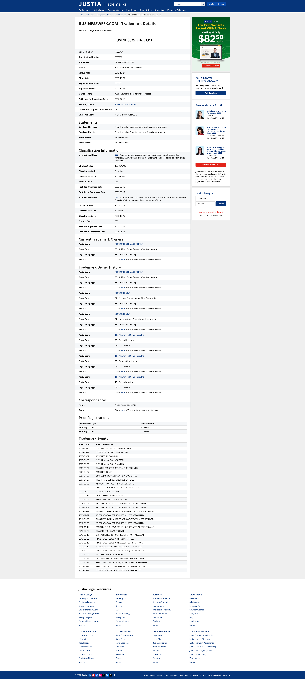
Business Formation (161, 598)
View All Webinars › (210, 164)
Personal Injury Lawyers (89, 621)
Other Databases (161, 631)
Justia (81, 15)
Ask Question (211, 93)
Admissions (194, 602)
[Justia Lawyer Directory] (114, 675)
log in (123, 259)
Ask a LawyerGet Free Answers (207, 79)
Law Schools (132, 10)
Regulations (84, 643)
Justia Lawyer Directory (199, 639)
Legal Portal (162, 675)
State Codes (121, 639)
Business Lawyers (87, 602)
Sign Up (221, 4)
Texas (118, 658)
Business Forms (159, 643)
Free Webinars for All (209, 105)
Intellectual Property (161, 609)
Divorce (119, 606)
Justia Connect (149, 675)
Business (157, 594)
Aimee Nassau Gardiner (125, 104)
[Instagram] (100, 675)
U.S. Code (83, 639)
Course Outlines (196, 609)
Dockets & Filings (86, 658)
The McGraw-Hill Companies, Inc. (129, 335)
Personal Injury (122, 621)
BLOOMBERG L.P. (122, 293)
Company (173, 675)
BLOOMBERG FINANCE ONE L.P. (129, 244)
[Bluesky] (107, 675)
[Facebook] (96, 675)
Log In (211, 4)
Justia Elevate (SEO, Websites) (202, 646)
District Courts (85, 654)
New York (120, 654)
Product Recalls (159, 646)
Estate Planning (123, 613)
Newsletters (160, 10)
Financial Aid (194, 606)
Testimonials (195, 658)
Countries (156, 658)
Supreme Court (85, 646)
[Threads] (103, 675)
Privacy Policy (206, 675)
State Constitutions (124, 635)
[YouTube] (93, 675)
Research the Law (116, 10)
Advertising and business (116, 15)
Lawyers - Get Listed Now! (211, 212)
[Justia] (90, 4)
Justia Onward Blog (198, 654)
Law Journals (195, 613)
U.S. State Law (123, 631)
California (120, 646)
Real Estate (157, 617)
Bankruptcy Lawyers (88, 598)
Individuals (121, 594)
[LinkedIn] (90, 675)
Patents (155, 650)
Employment (158, 606)
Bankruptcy (121, 598)
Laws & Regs (146, 10)
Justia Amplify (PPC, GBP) (200, 650)
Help (181, 675)
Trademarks (89, 15)
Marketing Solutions (176, 10)
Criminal (119, 602)
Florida (119, 650)
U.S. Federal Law (87, 631)
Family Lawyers (85, 617)
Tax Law (156, 621)
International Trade (161, 613)
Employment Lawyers (88, 609)
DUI (117, 609)
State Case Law (122, 643)
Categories (101, 15)
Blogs (192, 617)
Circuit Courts (85, 650)
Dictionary (194, 598)
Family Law (120, 617)
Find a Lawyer (85, 10)
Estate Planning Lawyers (90, 613)
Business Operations (161, 602)
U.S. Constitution (86, 635)
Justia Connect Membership (201, 635)
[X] (110, 675)
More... (82, 625)
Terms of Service (191, 675)
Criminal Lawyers (86, 606)
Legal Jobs (157, 635)
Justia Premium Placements (201, 643)
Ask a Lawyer (100, 10)
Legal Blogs (157, 639)
